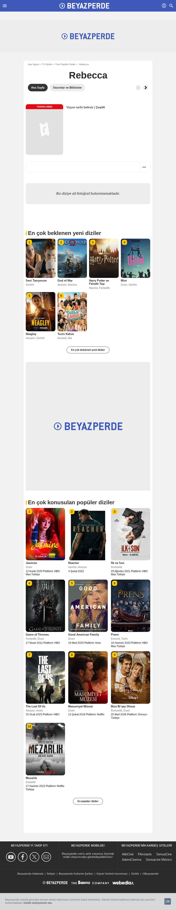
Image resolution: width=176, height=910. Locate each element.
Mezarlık (31, 778)
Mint (124, 280)
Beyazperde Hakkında (30, 873)
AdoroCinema (131, 859)
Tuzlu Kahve (66, 334)
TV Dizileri (47, 64)
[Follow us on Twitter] (35, 857)
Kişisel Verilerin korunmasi (112, 873)
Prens (115, 634)
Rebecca (88, 75)
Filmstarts (145, 854)
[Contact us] (46, 857)
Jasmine (31, 563)
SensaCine (164, 854)
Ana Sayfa (33, 64)
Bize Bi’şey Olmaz (123, 706)
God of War (65, 280)
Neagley (31, 334)
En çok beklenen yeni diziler (88, 349)
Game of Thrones (37, 634)
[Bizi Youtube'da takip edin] (11, 857)
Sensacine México (159, 859)
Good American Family (83, 634)
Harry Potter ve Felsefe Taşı (99, 282)
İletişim (51, 873)
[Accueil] (84, 6)
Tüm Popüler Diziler (65, 64)
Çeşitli (100, 107)
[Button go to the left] (138, 87)
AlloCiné (128, 854)
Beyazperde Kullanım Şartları (76, 873)
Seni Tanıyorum (36, 280)
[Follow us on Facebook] (23, 857)
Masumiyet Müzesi (80, 706)
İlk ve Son (117, 563)
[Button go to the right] (145, 87)
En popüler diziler (88, 801)
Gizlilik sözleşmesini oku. (38, 902)
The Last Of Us (35, 706)
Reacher (73, 563)
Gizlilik (135, 873)
